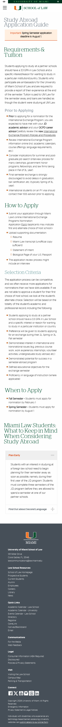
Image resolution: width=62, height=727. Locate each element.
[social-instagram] (26, 693)
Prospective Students (18, 576)
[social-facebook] (10, 693)
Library (11, 592)
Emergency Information (18, 707)
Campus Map (14, 678)
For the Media (14, 642)
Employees (13, 586)
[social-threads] (31, 693)
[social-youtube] (21, 693)
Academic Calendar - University (22, 610)
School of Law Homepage (20, 572)
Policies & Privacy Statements (21, 663)
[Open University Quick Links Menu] (58, 1)
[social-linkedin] (37, 693)
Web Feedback (15, 645)
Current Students (16, 579)
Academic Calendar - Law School (23, 607)
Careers (11, 589)
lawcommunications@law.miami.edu (25, 561)
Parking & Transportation (20, 681)
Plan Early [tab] (14, 455)
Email (10, 630)
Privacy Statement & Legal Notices (23, 710)
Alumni (11, 582)
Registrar (12, 620)
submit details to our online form (34, 722)
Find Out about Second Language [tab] (28, 509)
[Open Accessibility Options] (4, 1)
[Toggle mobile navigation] (5, 7)
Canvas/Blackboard (17, 627)
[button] (55, 718)
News (10, 596)
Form (24, 224)
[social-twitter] (15, 693)
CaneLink (12, 624)
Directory (12, 617)
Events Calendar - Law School (22, 614)
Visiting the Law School (19, 674)
